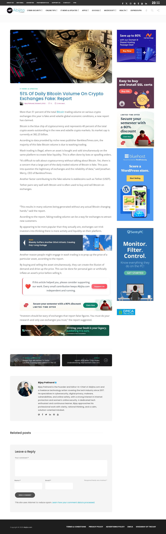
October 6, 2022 (40, 103)
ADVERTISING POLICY (115, 527)
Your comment (22, 458)
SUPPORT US (56, 3)
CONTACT (66, 3)
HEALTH (122, 10)
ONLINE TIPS (51, 10)
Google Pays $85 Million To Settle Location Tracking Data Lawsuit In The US (39, 361)
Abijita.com (28, 527)
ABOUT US (10, 3)
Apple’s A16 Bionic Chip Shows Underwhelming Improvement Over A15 (83, 361)
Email (48, 480)
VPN (74, 3)
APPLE (84, 10)
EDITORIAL (20, 3)
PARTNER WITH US (43, 3)
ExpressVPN (136, 10)
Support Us (99, 286)
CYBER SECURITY (34, 10)
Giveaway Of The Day (146, 527)
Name (17, 480)
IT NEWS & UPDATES (69, 10)
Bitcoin (60, 111)
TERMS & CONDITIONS (76, 527)
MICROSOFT (109, 10)
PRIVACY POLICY (96, 527)
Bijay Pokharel (29, 103)
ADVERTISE (30, 3)
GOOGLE (95, 10)
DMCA (130, 527)
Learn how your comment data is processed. (73, 502)
